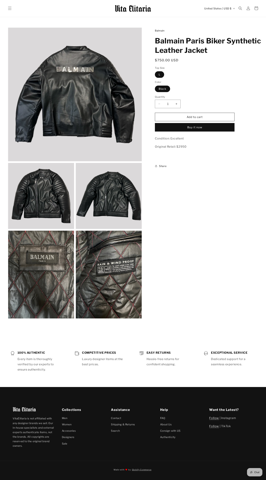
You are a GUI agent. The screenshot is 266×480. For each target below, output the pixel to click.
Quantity (160, 96)
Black (162, 88)
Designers (68, 437)
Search (115, 430)
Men (64, 418)
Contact (116, 418)
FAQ (162, 418)
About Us (166, 424)
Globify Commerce (141, 469)
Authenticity (168, 437)
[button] (10, 8)
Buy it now (194, 127)
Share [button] (162, 165)
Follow (214, 418)
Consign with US (170, 430)
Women (67, 424)
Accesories (69, 430)
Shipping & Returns (123, 424)
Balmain (159, 30)
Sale (64, 443)
